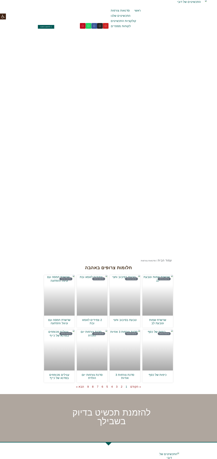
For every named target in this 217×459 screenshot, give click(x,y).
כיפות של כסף (157, 374)
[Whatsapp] (88, 26)
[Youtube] (105, 26)
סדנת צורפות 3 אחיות (125, 376)
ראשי (137, 10)
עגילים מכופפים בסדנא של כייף (59, 376)
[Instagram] (100, 26)
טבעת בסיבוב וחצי (125, 319)
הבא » (80, 386)
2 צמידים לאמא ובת (92, 321)
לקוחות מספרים (121, 26)
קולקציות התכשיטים (123, 20)
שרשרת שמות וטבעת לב (157, 321)
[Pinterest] (83, 26)
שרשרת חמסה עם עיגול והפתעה (59, 321)
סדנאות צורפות (120, 10)
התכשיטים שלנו (121, 15)
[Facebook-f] (94, 26)
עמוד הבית (165, 260)
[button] (3, 16)
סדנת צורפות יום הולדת (92, 376)
